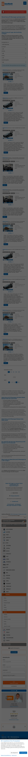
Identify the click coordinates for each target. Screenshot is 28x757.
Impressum (14, 755)
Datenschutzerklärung (6, 755)
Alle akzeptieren (14, 752)
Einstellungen (23, 752)
